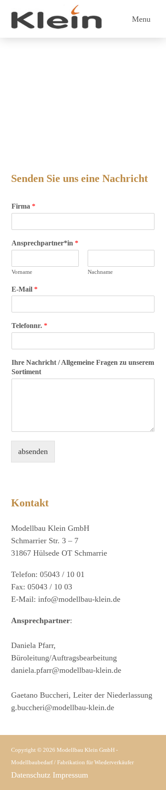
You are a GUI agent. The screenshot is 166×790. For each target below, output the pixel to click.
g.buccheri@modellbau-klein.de (62, 707)
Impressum (70, 774)
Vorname (22, 272)
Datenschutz (30, 774)
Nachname (100, 272)
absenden (33, 451)
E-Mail (25, 289)
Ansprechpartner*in (45, 243)
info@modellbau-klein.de (79, 599)
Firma (23, 206)
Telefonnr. (29, 325)
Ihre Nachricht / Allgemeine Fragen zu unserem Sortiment (83, 367)
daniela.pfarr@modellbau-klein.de (66, 670)
